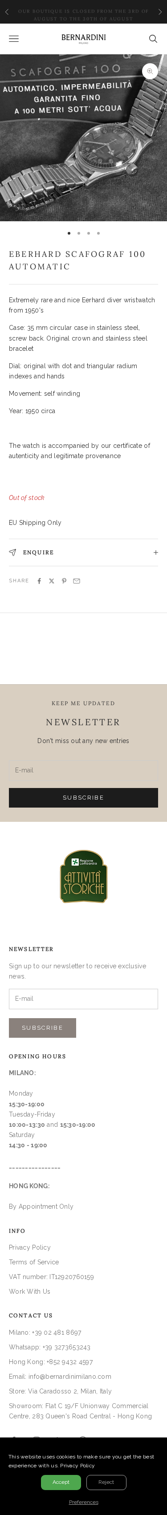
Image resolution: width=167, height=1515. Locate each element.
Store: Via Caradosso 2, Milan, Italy (60, 1391)
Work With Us (29, 1291)
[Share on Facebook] (39, 581)
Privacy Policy (30, 1247)
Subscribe (83, 797)
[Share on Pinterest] (64, 581)
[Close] (159, 1445)
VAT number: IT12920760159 (51, 1276)
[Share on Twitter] (51, 581)
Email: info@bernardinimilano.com (60, 1376)
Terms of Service (34, 1262)
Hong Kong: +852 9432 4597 (51, 1361)
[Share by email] (76, 581)
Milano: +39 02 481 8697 (45, 1332)
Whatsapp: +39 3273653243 (50, 1347)
